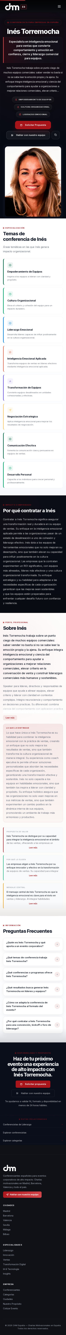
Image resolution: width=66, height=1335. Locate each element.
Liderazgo (8, 1250)
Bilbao (6, 1234)
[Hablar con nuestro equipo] (60, 1320)
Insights (7, 1273)
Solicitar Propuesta (35, 125)
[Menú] (59, 7)
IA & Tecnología (11, 1269)
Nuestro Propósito (12, 1304)
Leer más (10, 718)
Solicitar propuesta (35, 1084)
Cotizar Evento (10, 1308)
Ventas (6, 1259)
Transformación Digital (14, 1264)
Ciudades (8, 1299)
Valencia (7, 1220)
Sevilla (6, 1225)
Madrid (6, 1211)
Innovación (8, 1255)
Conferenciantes (11, 1290)
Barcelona (8, 1215)
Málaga (6, 1229)
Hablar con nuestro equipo (30, 135)
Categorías (8, 1294)
